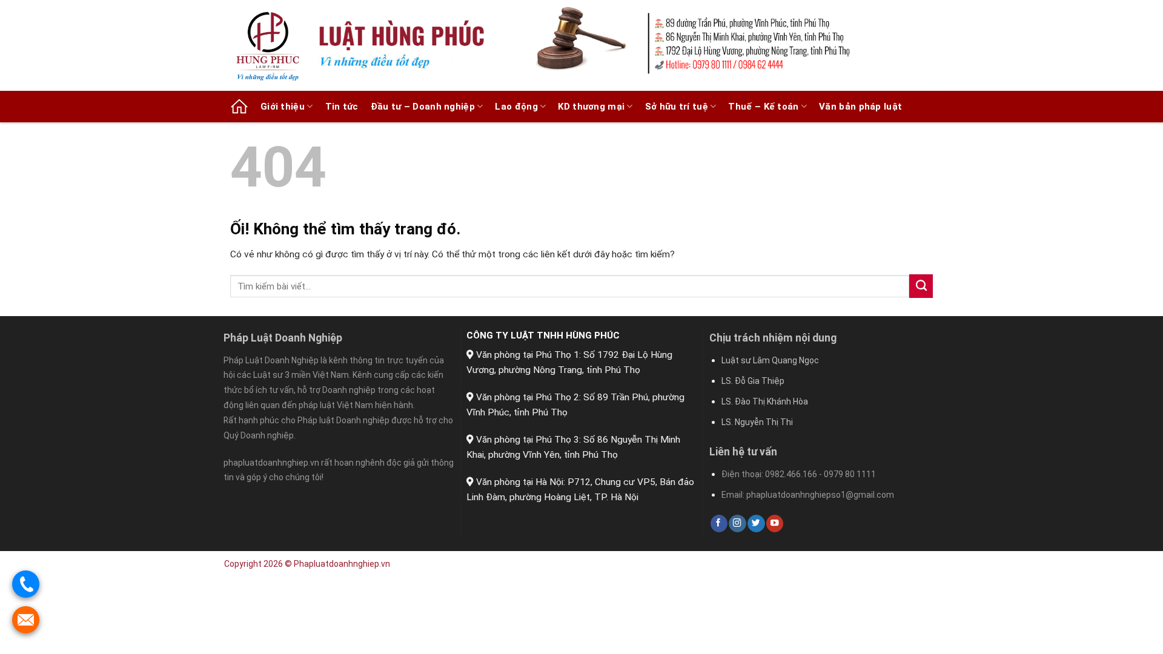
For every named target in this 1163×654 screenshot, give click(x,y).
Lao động (516, 106)
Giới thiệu (282, 106)
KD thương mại (591, 106)
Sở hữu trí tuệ (676, 106)
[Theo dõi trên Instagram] (737, 523)
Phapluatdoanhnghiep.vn (342, 564)
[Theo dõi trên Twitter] (755, 523)
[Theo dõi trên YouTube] (774, 523)
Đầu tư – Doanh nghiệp (423, 106)
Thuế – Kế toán (763, 106)
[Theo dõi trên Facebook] (719, 523)
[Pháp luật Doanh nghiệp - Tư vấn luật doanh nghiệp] (272, 45)
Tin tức (342, 106)
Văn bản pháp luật (860, 106)
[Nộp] (921, 285)
